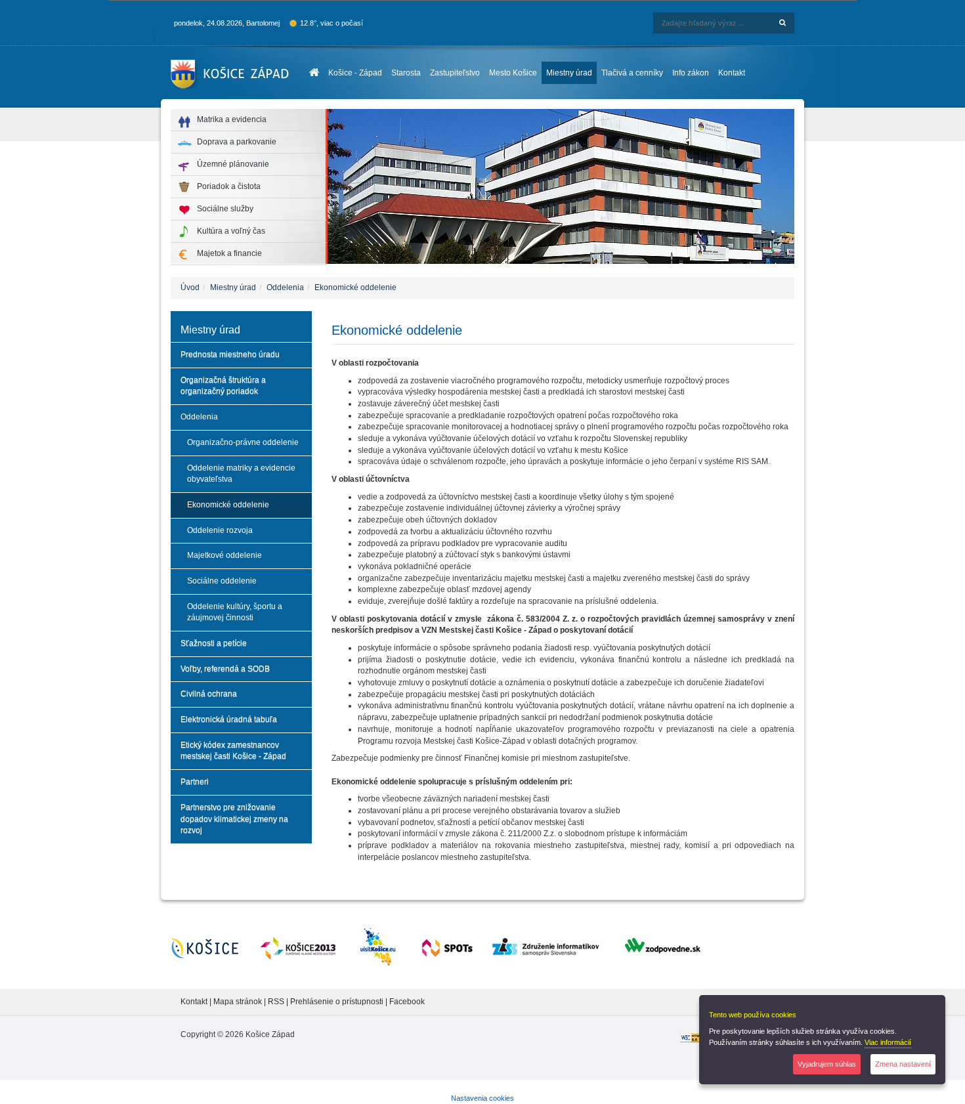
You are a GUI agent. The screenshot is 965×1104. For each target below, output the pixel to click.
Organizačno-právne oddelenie (243, 442)
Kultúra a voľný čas (231, 231)
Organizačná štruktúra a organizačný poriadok (223, 385)
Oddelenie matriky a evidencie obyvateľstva (241, 473)
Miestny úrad (569, 72)
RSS (277, 1001)
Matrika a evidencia (232, 119)
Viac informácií (888, 1042)
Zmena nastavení (903, 1064)
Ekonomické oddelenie (355, 287)
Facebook (407, 1001)
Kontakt (731, 72)
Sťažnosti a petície (214, 643)
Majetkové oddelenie (224, 555)
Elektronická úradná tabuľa (229, 719)
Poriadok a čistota (229, 186)
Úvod (190, 287)
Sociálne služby (225, 208)
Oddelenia (285, 287)
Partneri (195, 781)
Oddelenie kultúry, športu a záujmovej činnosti (234, 612)
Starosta (406, 72)
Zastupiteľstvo (455, 72)
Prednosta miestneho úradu (230, 354)
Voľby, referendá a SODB (225, 668)
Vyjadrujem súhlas (827, 1064)
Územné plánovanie (233, 164)
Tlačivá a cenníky (632, 72)
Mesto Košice (513, 72)
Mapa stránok (237, 1001)
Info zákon (690, 72)
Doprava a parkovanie (236, 141)
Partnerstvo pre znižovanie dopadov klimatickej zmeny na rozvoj (234, 819)
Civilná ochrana (209, 693)
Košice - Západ (355, 72)
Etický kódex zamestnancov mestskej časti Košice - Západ (233, 750)
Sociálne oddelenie (222, 580)
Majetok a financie (229, 253)
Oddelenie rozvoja (220, 530)
